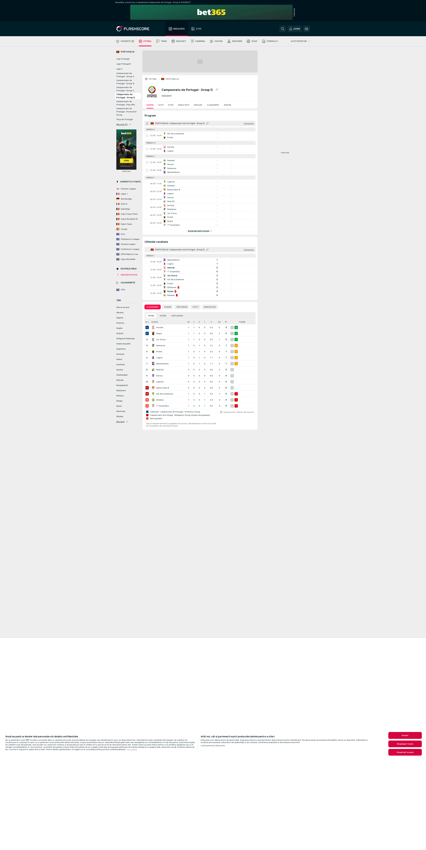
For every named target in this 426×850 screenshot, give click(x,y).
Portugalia (172, 79)
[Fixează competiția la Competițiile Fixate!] (216, 89)
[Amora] (153, 375)
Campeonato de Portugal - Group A (125, 75)
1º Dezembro (162, 406)
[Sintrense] (153, 345)
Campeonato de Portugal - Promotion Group (126, 111)
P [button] (226, 322)
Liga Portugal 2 (123, 64)
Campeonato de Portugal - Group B (125, 82)
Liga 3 (119, 69)
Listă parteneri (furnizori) (213, 745)
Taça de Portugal (124, 119)
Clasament (213, 105)
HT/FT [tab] (195, 307)
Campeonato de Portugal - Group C (125, 89)
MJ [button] (188, 322)
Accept (405, 735)
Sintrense (160, 345)
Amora (159, 375)
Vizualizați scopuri (405, 752)
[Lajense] (153, 381)
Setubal (160, 400)
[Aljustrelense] (153, 363)
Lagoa (159, 357)
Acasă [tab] (163, 316)
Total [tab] (151, 316)
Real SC (160, 369)
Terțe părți (132, 749)
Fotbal (153, 79)
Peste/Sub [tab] (181, 307)
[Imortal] (153, 327)
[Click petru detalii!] (200, 135)
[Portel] (153, 351)
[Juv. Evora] (153, 339)
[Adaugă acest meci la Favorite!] (147, 135)
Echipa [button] (154, 322)
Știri (170, 105)
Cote (161, 105)
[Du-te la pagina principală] (135, 29)
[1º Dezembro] (153, 406)
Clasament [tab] (152, 307)
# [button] (146, 322)
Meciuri (198, 105)
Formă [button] (242, 322)
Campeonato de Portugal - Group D (125, 96)
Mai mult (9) (122, 124)
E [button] (199, 322)
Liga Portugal (122, 59)
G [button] (211, 322)
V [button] (194, 322)
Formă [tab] (167, 307)
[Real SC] (153, 369)
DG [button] (219, 322)
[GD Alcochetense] (153, 393)
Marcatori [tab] (210, 307)
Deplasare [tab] (177, 316)
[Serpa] (153, 333)
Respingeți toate (405, 744)
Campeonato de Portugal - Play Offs (125, 103)
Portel (159, 351)
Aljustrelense (162, 363)
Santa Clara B (162, 387)
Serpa (159, 333)
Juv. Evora (161, 339)
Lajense (160, 381)
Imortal (159, 327)
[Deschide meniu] (306, 28)
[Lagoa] (153, 357)
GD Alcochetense (164, 393)
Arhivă (227, 105)
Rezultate (183, 105)
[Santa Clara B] (153, 387)
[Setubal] (153, 400)
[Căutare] (282, 28)
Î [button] (204, 322)
